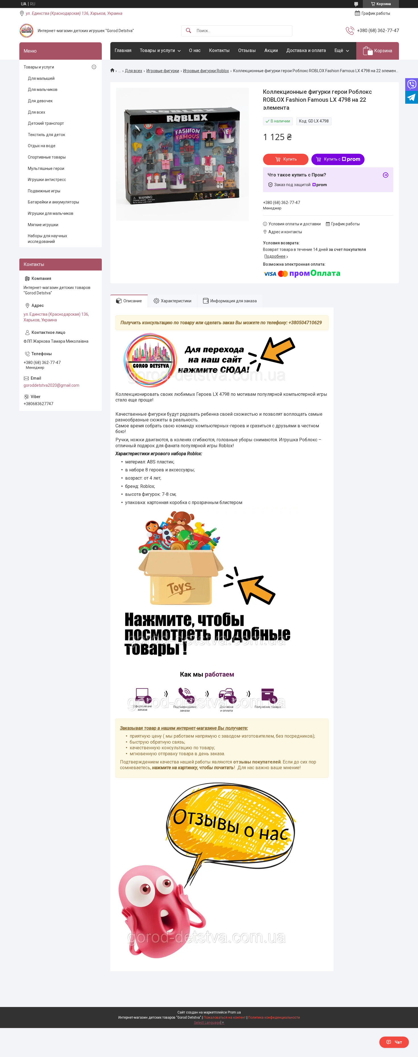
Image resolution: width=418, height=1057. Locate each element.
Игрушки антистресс (47, 179)
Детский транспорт (46, 123)
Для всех (133, 70)
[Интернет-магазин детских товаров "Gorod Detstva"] (26, 31)
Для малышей (41, 78)
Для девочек (40, 101)
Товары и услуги (157, 50)
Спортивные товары (47, 157)
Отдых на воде (41, 145)
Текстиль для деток (46, 134)
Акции (271, 50)
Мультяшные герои (46, 168)
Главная (123, 50)
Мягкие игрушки (43, 224)
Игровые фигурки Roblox (206, 70)
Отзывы (247, 50)
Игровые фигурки (162, 70)
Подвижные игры (44, 191)
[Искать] (189, 30)
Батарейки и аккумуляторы (53, 202)
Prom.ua (234, 1012)
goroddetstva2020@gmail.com (51, 385)
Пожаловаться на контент (225, 1017)
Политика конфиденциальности (274, 1017)
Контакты (219, 50)
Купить (290, 159)
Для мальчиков (42, 89)
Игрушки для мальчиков (50, 213)
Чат (398, 1042)
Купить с (332, 159)
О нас (194, 50)
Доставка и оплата (306, 50)
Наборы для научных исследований (47, 239)
